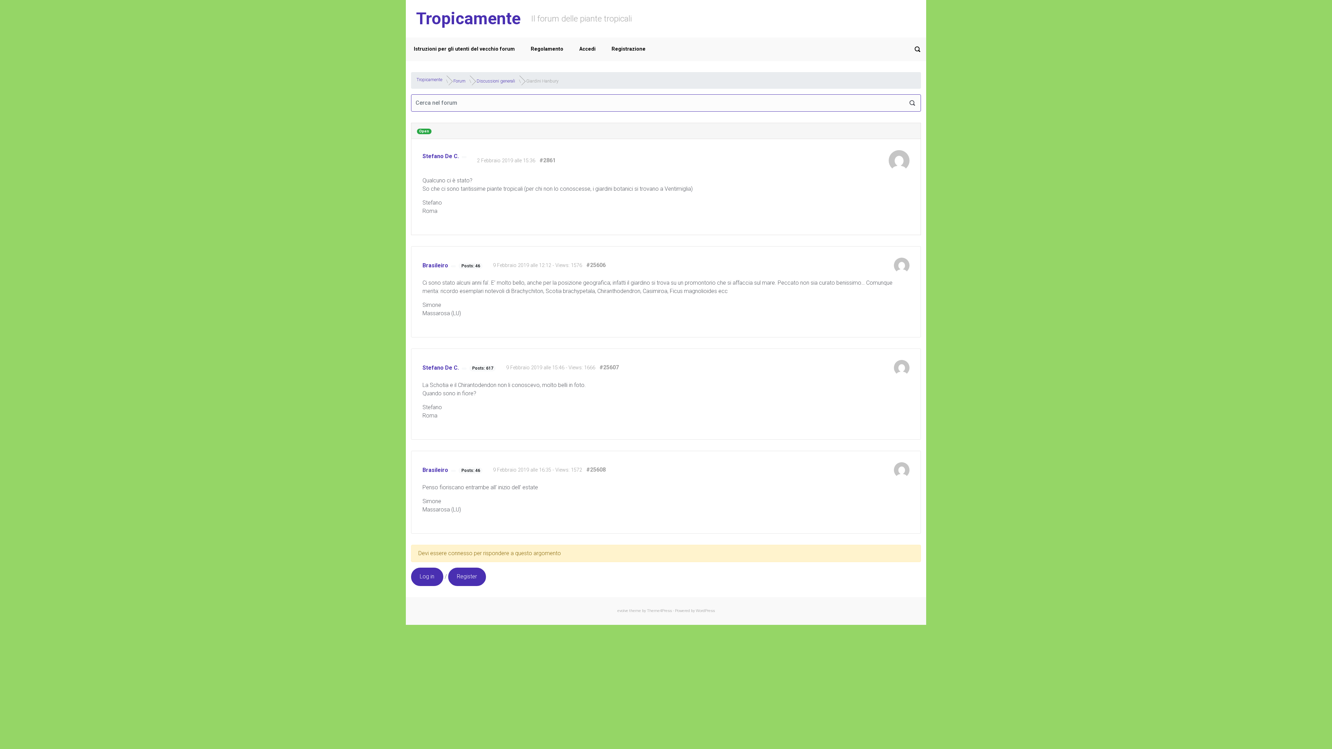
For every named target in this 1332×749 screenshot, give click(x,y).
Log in (427, 576)
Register (467, 576)
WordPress (705, 611)
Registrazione (629, 49)
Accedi (587, 49)
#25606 (596, 265)
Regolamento (547, 49)
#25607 (609, 367)
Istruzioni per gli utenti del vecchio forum (464, 49)
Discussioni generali (496, 80)
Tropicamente (468, 18)
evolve (622, 611)
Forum (459, 80)
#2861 (547, 160)
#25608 (596, 469)
